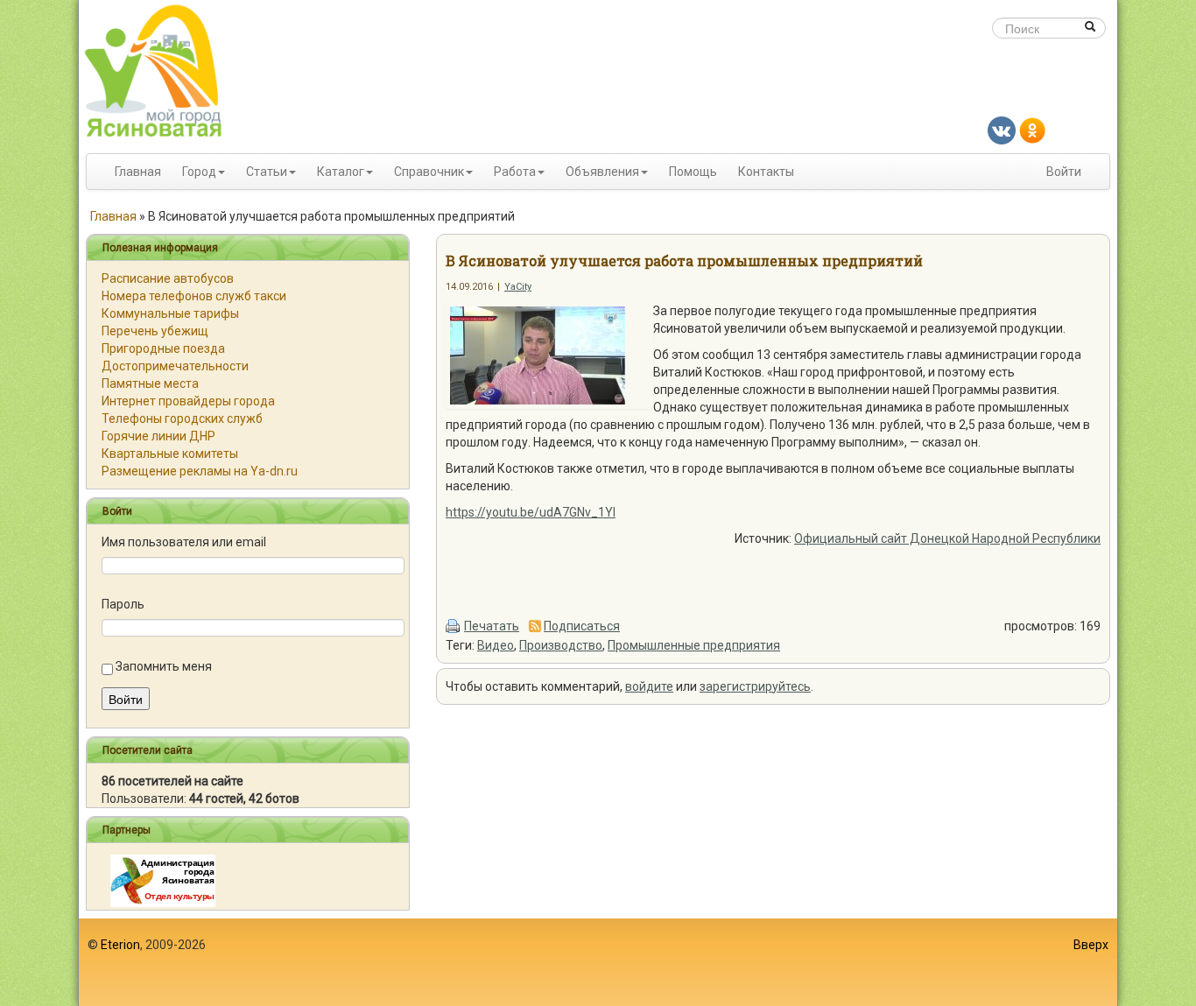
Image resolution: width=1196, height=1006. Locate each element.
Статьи (266, 172)
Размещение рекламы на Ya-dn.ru (200, 471)
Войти (1063, 172)
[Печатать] (453, 626)
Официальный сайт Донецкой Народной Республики (947, 538)
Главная (138, 172)
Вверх (1090, 945)
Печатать (491, 626)
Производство (560, 645)
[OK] (1032, 130)
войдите (649, 686)
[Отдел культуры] (162, 880)
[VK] (1002, 130)
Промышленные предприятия (694, 645)
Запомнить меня (164, 666)
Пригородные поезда (163, 348)
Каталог (340, 172)
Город (199, 172)
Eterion (120, 945)
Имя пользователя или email (184, 542)
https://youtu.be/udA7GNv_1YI (531, 512)
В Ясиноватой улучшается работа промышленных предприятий (684, 260)
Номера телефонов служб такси (194, 296)
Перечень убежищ (155, 331)
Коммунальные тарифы (170, 313)
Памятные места (150, 383)
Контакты (766, 172)
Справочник (429, 172)
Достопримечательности (175, 366)
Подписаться (582, 626)
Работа (515, 172)
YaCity (517, 286)
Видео (495, 645)
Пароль (123, 604)
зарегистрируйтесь (755, 686)
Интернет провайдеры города (188, 401)
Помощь (693, 172)
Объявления (602, 172)
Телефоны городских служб (182, 419)
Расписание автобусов (168, 278)
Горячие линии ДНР (158, 436)
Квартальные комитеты (170, 454)
